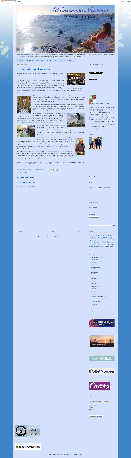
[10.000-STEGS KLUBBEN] (27, 437)
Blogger (80, 454)
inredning (96, 248)
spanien (113, 248)
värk (99, 237)
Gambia (49, 60)
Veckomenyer (30, 60)
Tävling (91, 246)
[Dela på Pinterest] (59, 170)
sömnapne (104, 237)
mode (99, 244)
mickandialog (94, 272)
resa (23, 172)
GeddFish (93, 262)
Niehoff (93, 282)
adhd (113, 241)
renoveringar (106, 239)
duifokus (103, 249)
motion (112, 235)
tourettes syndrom (106, 242)
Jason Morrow (68, 454)
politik (91, 237)
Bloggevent (103, 241)
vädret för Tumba (93, 202)
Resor (55, 60)
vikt (99, 235)
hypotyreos (109, 241)
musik (113, 242)
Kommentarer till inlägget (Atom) (55, 237)
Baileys (112, 239)
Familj (95, 235)
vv (105, 235)
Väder (90, 200)
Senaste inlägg (21, 231)
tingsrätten (94, 244)
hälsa (95, 237)
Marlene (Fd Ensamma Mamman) (100, 103)
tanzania (107, 246)
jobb (102, 235)
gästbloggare (92, 249)
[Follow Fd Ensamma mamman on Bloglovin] (96, 417)
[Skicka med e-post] (52, 170)
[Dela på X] (55, 170)
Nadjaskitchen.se (95, 301)
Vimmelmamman (95, 267)
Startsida (20, 60)
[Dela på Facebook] (57, 170)
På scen (63, 60)
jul (90, 241)
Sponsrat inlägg (98, 246)
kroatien (99, 249)
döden (93, 241)
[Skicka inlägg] (48, 169)
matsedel (91, 239)
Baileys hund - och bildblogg (98, 296)
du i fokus (111, 237)
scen (90, 242)
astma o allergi (106, 244)
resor (25, 172)
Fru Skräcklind (95, 287)
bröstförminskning (96, 242)
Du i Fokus (40, 60)
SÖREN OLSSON (96, 277)
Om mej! (71, 60)
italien (96, 249)
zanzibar (112, 246)
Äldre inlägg (81, 231)
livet (91, 235)
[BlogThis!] (54, 170)
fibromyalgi (98, 239)
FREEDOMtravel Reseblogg (98, 258)
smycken (91, 248)
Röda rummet (95, 291)
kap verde (108, 248)
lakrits (104, 248)
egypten (113, 244)
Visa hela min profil (94, 129)
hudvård (100, 248)
